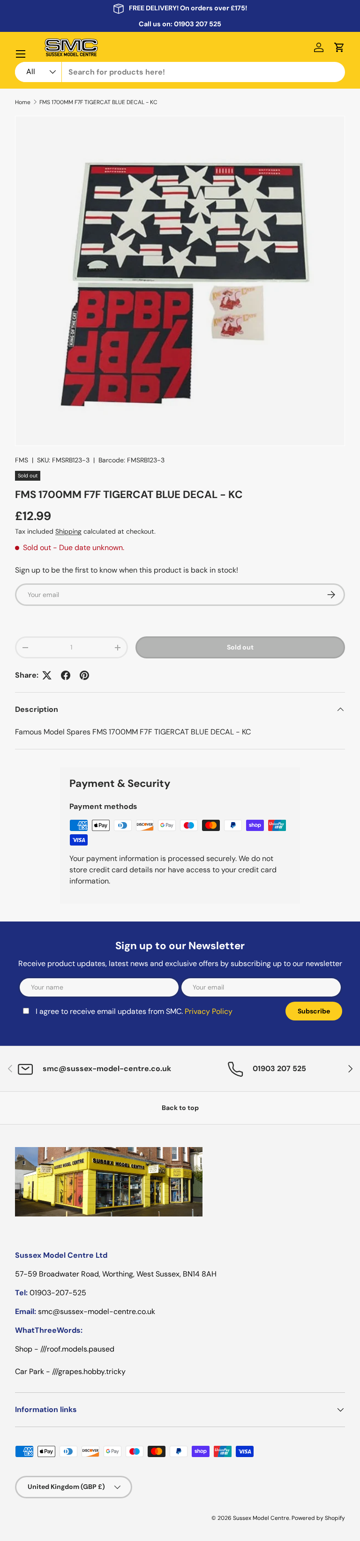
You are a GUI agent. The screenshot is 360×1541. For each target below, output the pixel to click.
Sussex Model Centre (261, 1518)
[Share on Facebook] (65, 675)
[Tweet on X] (47, 675)
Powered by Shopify (318, 1518)
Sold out (240, 647)
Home (22, 102)
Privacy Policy (208, 1011)
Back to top (180, 1107)
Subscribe (314, 1011)
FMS (21, 460)
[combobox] (180, 72)
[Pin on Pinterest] (84, 675)
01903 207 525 (197, 24)
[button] (339, 47)
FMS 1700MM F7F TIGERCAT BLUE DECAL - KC (98, 102)
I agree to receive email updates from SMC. (134, 1011)
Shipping (68, 531)
